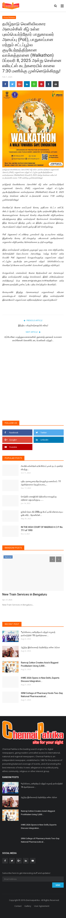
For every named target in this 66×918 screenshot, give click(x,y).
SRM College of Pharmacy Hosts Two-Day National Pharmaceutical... (42, 695)
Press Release (9, 17)
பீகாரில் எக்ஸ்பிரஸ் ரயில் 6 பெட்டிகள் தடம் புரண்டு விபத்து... (42, 468)
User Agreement (41, 906)
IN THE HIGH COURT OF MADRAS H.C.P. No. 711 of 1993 (42, 529)
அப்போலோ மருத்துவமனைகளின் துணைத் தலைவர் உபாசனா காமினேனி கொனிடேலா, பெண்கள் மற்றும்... (33, 339)
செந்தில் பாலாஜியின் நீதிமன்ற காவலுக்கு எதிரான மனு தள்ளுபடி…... (39, 498)
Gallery (27, 906)
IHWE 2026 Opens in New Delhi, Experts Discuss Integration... (40, 679)
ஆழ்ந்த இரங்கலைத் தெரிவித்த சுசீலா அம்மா (40, 647)
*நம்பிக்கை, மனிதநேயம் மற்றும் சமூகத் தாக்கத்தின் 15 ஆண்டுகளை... (38, 634)
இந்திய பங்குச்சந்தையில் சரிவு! (33, 325)
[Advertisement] (33, 383)
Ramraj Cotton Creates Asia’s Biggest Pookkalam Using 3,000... (39, 664)
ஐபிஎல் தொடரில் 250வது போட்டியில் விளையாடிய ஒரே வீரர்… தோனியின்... (42, 513)
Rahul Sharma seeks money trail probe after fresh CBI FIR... (32, 596)
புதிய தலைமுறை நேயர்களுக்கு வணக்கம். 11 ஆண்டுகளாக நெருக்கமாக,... (41, 483)
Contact (17, 906)
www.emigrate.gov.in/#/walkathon (39, 280)
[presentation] (52, 559)
